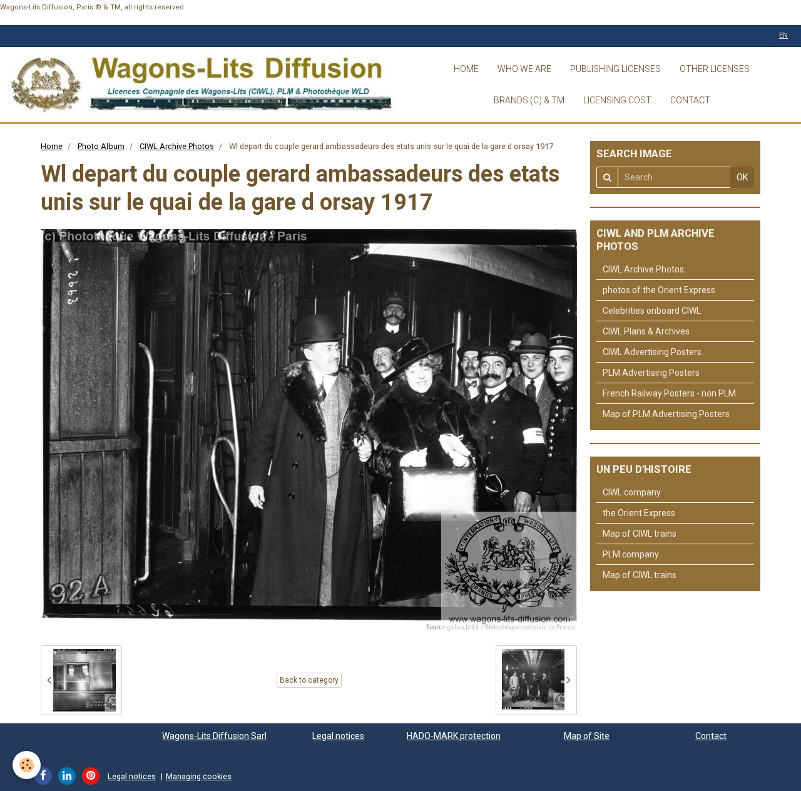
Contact (711, 736)
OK (742, 177)
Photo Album (101, 146)
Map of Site (587, 736)
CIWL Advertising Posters (652, 352)
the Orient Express (639, 513)
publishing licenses (615, 69)
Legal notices (338, 736)
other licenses (715, 69)
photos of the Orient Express (659, 290)
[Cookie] (27, 765)
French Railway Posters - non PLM (669, 393)
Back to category (309, 680)
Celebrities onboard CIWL (652, 311)
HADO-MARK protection (454, 736)
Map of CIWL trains (639, 534)
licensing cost (617, 100)
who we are (524, 69)
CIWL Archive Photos (177, 146)
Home (52, 146)
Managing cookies (199, 776)
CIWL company (632, 492)
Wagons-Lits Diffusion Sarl (214, 736)
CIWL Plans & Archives (646, 331)
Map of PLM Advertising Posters (666, 414)
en (783, 35)
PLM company (631, 554)
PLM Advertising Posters (651, 373)
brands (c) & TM (529, 100)
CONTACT (690, 100)
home (466, 69)
